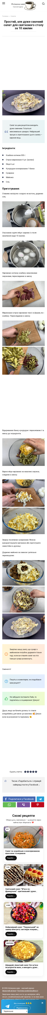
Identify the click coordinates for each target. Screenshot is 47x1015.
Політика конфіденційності (27, 991)
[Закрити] (42, 1002)
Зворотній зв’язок (9, 991)
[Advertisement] (23, 63)
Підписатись (22, 1008)
